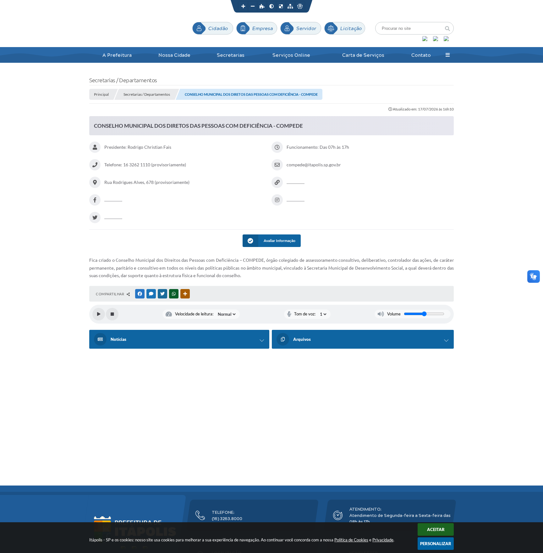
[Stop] (112, 314)
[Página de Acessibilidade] (299, 6)
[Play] (98, 314)
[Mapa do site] (290, 6)
